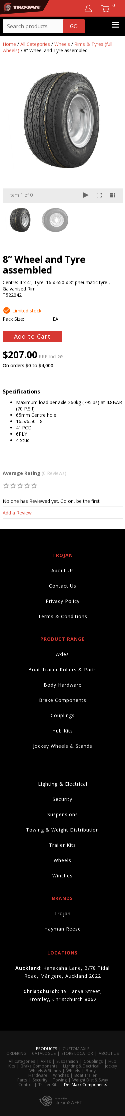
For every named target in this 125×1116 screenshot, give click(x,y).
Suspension (67, 1061)
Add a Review (17, 512)
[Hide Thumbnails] (112, 195)
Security (62, 799)
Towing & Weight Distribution (62, 830)
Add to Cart (32, 336)
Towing (60, 1080)
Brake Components (62, 700)
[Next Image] (111, 136)
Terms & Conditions (62, 616)
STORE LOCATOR (77, 1053)
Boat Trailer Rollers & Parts (62, 669)
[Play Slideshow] (86, 195)
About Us (62, 570)
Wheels (62, 44)
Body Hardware (63, 685)
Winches (62, 875)
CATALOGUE (44, 1053)
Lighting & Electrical (62, 784)
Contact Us (62, 586)
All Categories (35, 44)
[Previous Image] (14, 136)
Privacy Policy (63, 601)
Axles (62, 654)
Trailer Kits (62, 845)
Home (9, 44)
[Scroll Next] (111, 219)
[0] (6, 485)
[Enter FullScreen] (99, 195)
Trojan (62, 913)
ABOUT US (109, 1053)
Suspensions (62, 814)
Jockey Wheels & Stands (62, 746)
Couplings (63, 715)
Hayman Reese (62, 929)
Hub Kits (62, 730)
